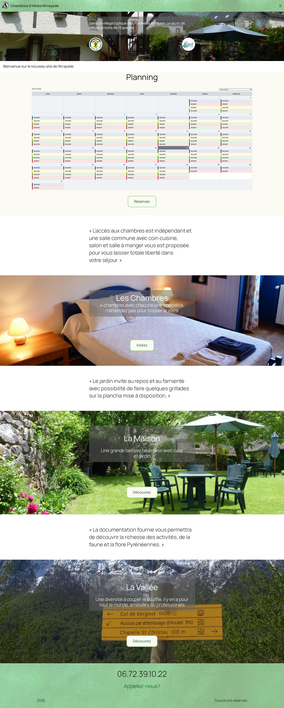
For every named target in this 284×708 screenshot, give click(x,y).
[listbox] (235, 89)
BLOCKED (194, 101)
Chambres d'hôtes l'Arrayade (35, 5)
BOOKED (193, 104)
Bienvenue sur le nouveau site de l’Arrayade (38, 66)
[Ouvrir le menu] (280, 6)
